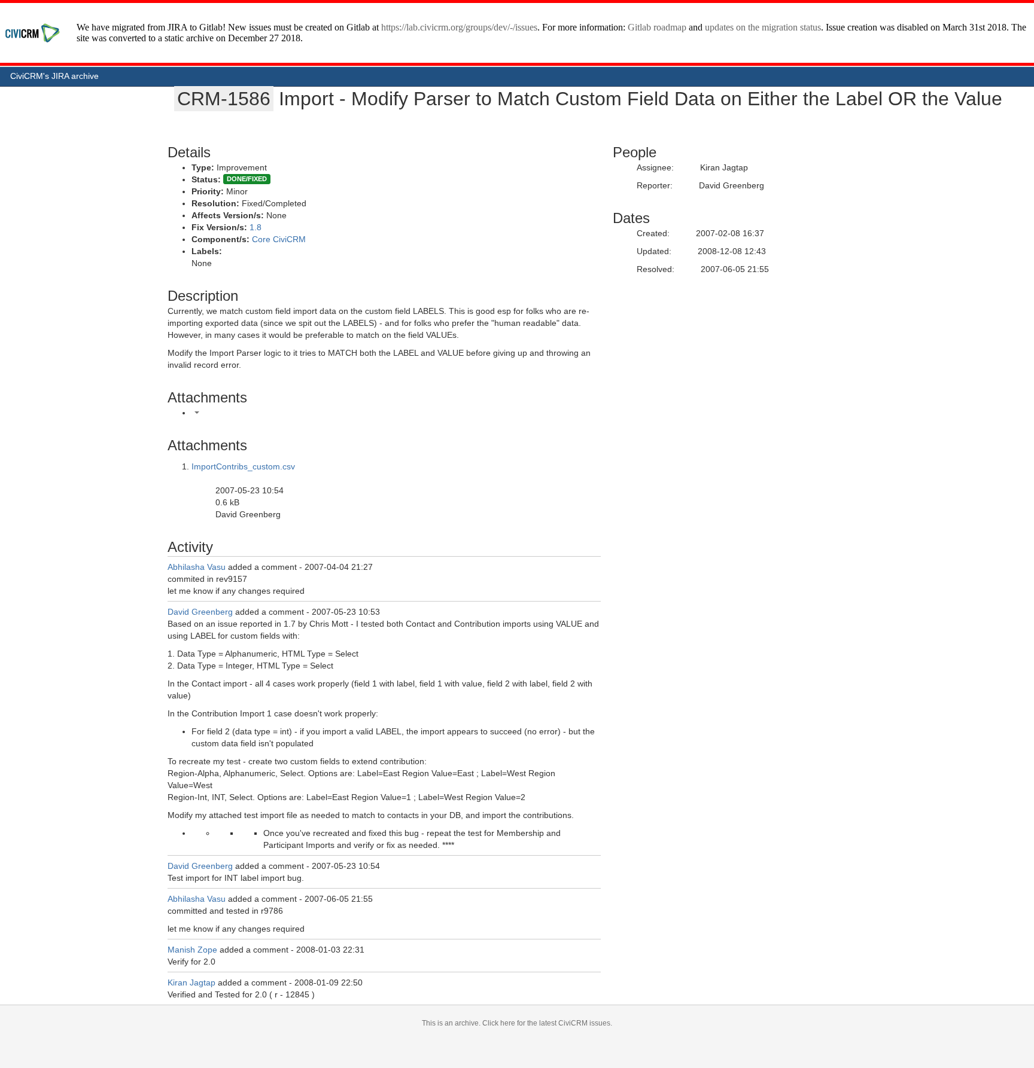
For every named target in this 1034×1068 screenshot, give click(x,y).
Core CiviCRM (279, 239)
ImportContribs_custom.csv (243, 466)
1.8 (255, 227)
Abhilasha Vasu (197, 567)
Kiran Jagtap (191, 982)
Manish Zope (192, 949)
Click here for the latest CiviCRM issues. (547, 1023)
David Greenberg (200, 612)
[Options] (196, 412)
